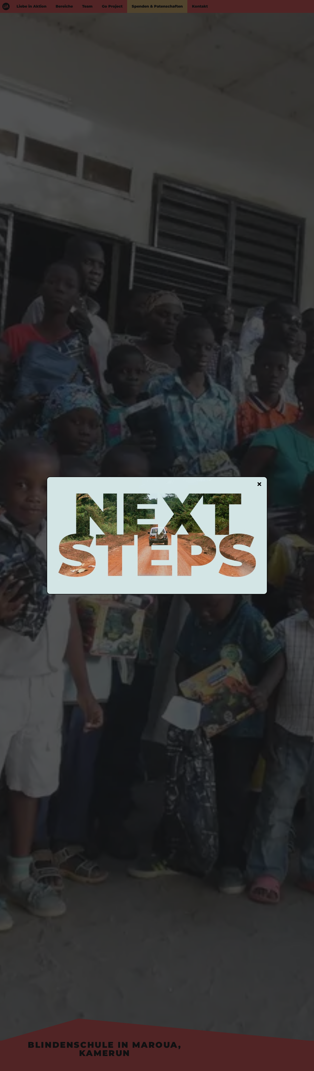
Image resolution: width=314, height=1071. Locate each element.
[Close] (259, 484)
